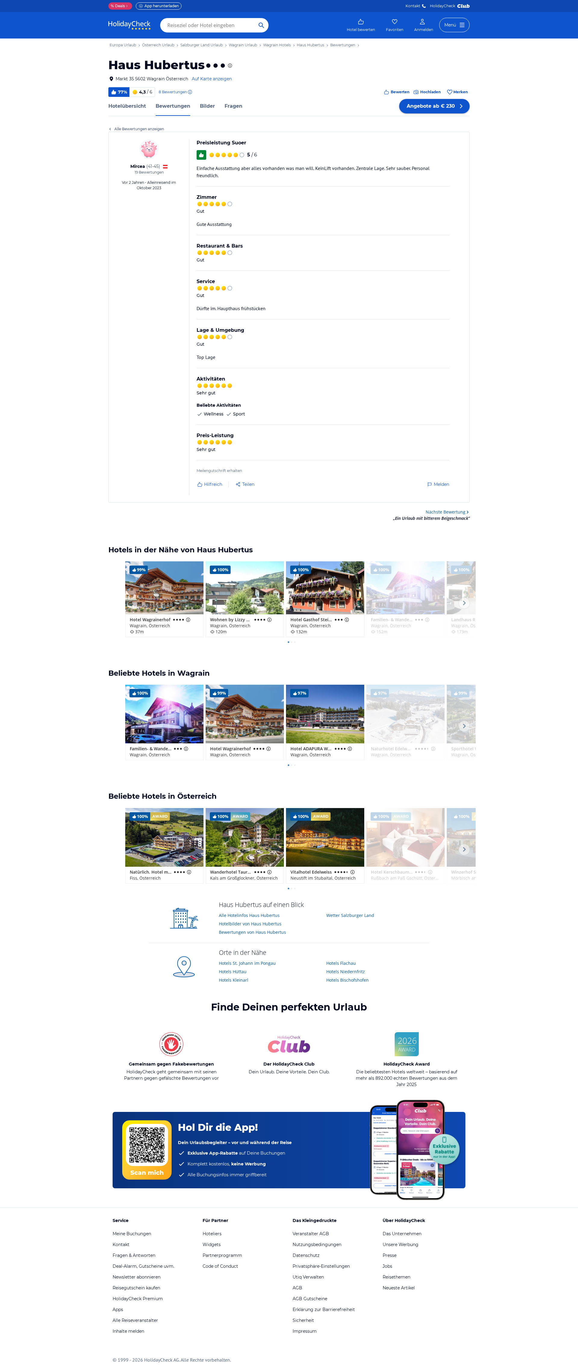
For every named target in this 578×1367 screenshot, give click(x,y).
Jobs (387, 1266)
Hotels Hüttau (233, 971)
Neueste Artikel (399, 1288)
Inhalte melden (128, 1331)
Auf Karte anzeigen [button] (212, 79)
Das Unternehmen (402, 1233)
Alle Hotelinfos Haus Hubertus (249, 915)
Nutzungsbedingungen (317, 1244)
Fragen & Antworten (134, 1255)
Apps (118, 1309)
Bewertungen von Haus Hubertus (252, 932)
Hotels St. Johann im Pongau (247, 963)
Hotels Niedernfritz (345, 971)
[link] (361, 25)
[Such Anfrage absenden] (261, 25)
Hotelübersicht (127, 106)
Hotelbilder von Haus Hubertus (250, 924)
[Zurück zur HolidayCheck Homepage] (129, 25)
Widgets (212, 1244)
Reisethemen (396, 1277)
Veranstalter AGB (311, 1233)
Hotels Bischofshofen (347, 980)
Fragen (233, 106)
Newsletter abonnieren (136, 1277)
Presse (389, 1255)
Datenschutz (306, 1255)
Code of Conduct (220, 1266)
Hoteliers (212, 1233)
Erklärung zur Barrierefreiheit (324, 1309)
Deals (118, 6)
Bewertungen (173, 106)
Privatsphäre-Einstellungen (321, 1266)
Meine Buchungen (132, 1233)
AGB (297, 1288)
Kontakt (413, 6)
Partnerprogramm (222, 1255)
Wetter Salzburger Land (350, 915)
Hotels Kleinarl (233, 980)
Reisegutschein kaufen (136, 1288)
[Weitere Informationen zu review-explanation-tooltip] (189, 92)
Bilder (207, 106)
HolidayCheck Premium (138, 1298)
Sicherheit (303, 1320)
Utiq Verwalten (308, 1277)
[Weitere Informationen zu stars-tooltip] (229, 65)
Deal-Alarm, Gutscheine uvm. (143, 1266)
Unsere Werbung (400, 1244)
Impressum (305, 1331)
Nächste (445, 512)
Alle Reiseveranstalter (135, 1320)
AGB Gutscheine (310, 1298)
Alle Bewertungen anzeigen (139, 129)
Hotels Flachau (341, 963)
